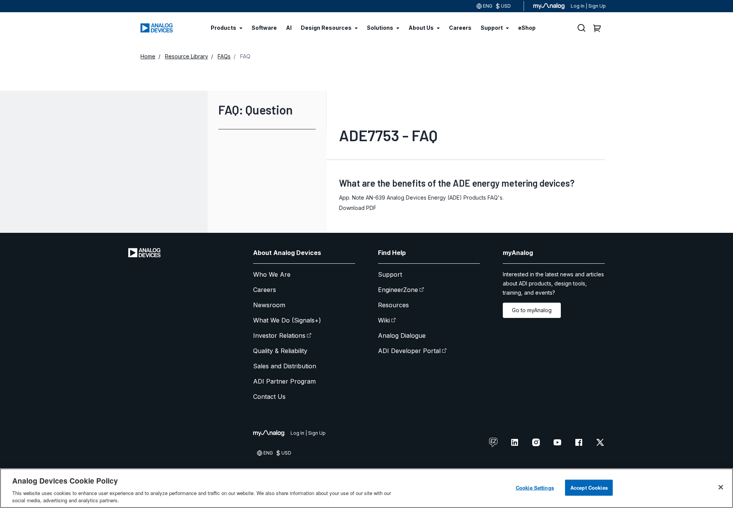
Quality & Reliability (280, 351)
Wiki (384, 320)
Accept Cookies (589, 487)
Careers (264, 290)
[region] (366, 488)
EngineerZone (398, 290)
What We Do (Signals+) (287, 320)
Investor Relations (279, 335)
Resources (393, 305)
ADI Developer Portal (409, 351)
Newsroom (269, 305)
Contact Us (269, 396)
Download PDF (357, 208)
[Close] (720, 487)
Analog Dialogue (402, 335)
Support (390, 274)
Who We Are (272, 274)
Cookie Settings (535, 487)
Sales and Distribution (284, 366)
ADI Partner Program (284, 381)
